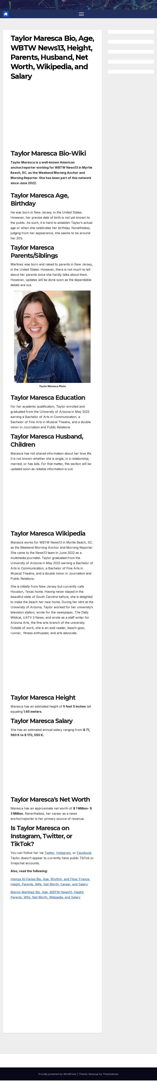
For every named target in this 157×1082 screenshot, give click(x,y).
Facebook (84, 853)
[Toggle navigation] (81, 14)
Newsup (93, 1073)
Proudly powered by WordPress (57, 1073)
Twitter (49, 853)
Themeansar (110, 1073)
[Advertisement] (52, 121)
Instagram (63, 853)
